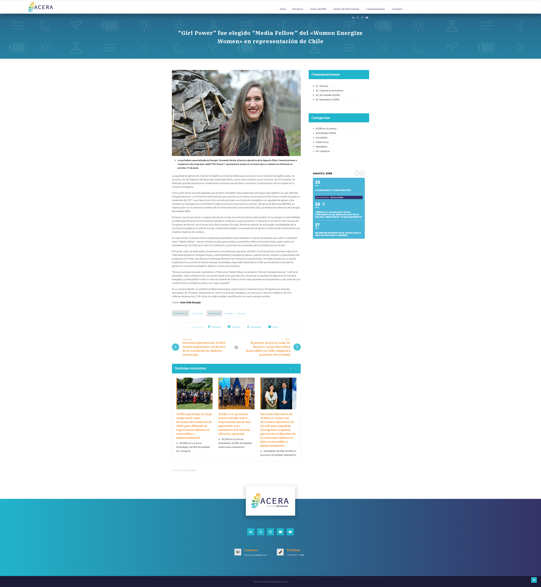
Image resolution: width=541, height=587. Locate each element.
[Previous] (290, 369)
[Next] (295, 369)
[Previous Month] (356, 173)
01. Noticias (322, 85)
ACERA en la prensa (190, 442)
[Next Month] (362, 173)
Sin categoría (183, 450)
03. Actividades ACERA (328, 94)
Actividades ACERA (186, 446)
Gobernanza (224, 446)
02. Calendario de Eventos (329, 90)
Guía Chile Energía (190, 302)
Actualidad (229, 313)
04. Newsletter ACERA (327, 99)
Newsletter (241, 313)
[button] (353, 17)
